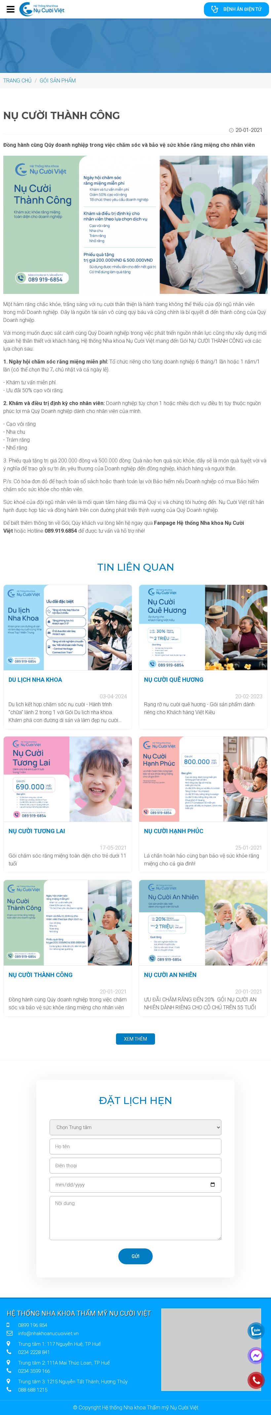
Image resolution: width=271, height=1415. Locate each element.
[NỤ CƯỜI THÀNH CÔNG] (68, 922)
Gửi (135, 1256)
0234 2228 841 (34, 1352)
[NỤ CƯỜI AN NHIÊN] (203, 922)
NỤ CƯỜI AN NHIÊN (170, 974)
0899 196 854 (32, 1325)
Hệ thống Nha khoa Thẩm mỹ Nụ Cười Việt (79, 1313)
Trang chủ (17, 81)
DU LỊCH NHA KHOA (35, 679)
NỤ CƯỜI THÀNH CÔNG (41, 974)
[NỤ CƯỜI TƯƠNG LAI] (68, 779)
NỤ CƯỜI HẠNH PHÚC (173, 831)
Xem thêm (135, 1039)
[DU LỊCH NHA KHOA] (68, 627)
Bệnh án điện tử (242, 9)
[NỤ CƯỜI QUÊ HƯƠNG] (203, 627)
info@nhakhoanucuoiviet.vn (48, 1333)
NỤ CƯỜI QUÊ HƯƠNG (174, 679)
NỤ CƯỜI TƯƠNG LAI (37, 831)
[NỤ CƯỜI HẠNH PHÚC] (203, 779)
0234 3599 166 (34, 1371)
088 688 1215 (32, 1390)
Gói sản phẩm (58, 81)
